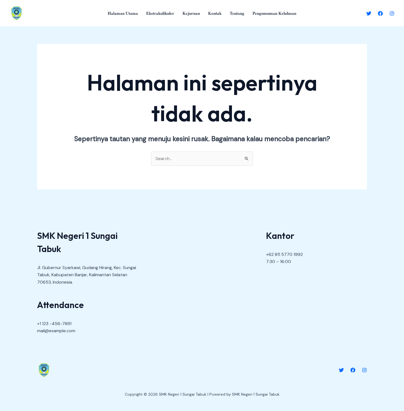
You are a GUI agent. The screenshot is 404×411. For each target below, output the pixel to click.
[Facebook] (380, 13)
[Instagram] (391, 13)
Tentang (237, 13)
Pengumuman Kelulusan (274, 13)
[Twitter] (368, 13)
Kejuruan (191, 13)
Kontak (215, 13)
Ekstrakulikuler (160, 13)
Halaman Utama (123, 13)
